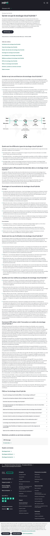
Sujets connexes (6, 69)
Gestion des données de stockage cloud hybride (13, 49)
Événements (37, 474)
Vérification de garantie (23, 513)
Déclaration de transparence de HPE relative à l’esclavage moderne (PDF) (25, 487)
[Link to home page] (2, 465)
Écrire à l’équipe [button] (6, 486)
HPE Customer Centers (39, 503)
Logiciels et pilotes (23, 510)
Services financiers (38, 498)
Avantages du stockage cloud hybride (10, 52)
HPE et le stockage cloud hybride (9, 61)
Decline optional (16, 533)
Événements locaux (38, 479)
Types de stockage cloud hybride (9, 47)
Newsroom (37, 481)
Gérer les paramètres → (28, 533)
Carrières (21, 479)
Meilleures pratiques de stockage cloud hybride (13, 58)
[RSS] (5, 501)
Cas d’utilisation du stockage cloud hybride (12, 55)
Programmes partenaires (40, 518)
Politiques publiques (23, 496)
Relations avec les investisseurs (25, 491)
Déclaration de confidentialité (28, 531)
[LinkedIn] (3, 498)
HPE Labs (21, 484)
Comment (6, 479)
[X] (5, 498)
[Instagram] (8, 498)
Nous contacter (38, 488)
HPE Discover (37, 476)
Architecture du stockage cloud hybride (11, 44)
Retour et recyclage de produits (25, 506)
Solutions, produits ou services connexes (11, 66)
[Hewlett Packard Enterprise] (5, 3)
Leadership (21, 493)
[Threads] (11, 498)
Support (6, 482)
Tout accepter (6, 533)
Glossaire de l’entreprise (39, 496)
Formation (37, 490)
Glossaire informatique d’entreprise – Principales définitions (18, 465)
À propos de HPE (22, 474)
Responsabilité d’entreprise (24, 481)
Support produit (22, 508)
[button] (44, 2)
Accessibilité (21, 476)
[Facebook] (13, 498)
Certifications (37, 513)
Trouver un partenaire (39, 516)
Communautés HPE (38, 501)
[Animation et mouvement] (8, 509)
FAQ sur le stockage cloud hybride (10, 63)
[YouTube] (3, 501)
